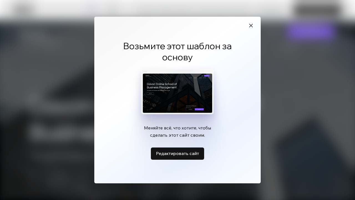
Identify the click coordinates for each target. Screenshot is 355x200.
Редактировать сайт (177, 153)
